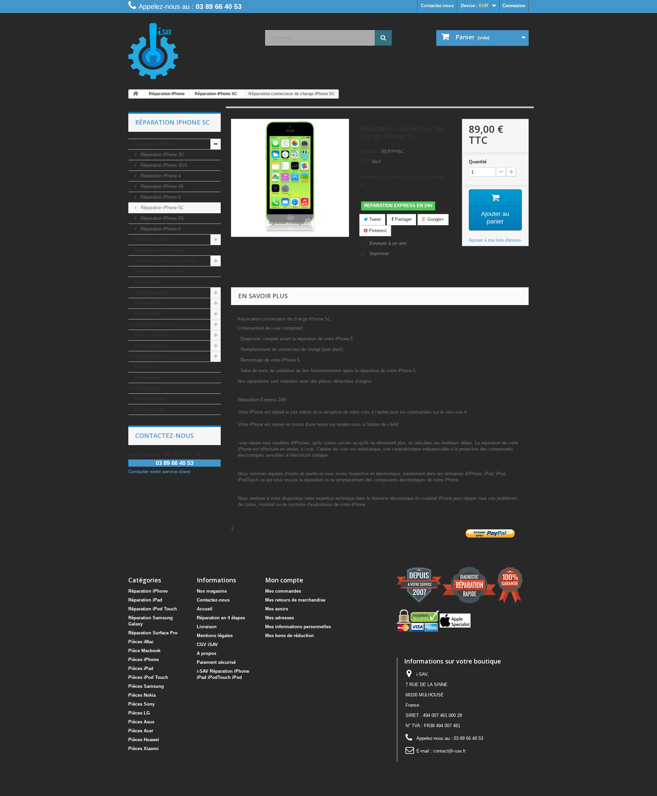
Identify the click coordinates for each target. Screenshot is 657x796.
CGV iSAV (207, 644)
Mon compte (284, 580)
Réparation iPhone (154, 144)
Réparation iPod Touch (159, 250)
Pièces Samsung (152, 335)
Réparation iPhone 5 (160, 197)
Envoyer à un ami (388, 243)
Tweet (374, 219)
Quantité (478, 161)
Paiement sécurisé (216, 662)
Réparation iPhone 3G (161, 154)
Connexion (513, 5)
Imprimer (379, 253)
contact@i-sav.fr (449, 751)
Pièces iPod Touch (155, 324)
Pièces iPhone (150, 303)
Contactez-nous (437, 5)
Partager (403, 219)
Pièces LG (145, 366)
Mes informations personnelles (298, 626)
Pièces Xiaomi (150, 409)
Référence (369, 151)
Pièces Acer (147, 388)
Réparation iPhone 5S (161, 218)
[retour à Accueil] (135, 94)
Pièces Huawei (150, 398)
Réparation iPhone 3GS (163, 165)
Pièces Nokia (148, 345)
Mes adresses (279, 617)
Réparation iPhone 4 (160, 175)
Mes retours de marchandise (295, 600)
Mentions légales (215, 635)
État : (364, 161)
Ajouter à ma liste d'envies (495, 240)
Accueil (204, 608)
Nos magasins (212, 591)
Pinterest (377, 230)
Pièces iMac (147, 282)
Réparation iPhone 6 (160, 228)
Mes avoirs (276, 608)
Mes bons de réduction (289, 635)
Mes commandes (283, 591)
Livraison (207, 626)
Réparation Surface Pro (159, 271)
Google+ (435, 219)
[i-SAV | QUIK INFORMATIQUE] (191, 48)
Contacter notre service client (159, 471)
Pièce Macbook (151, 292)
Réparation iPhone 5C (161, 207)
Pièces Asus (148, 377)
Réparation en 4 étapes (221, 617)
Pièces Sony (148, 356)
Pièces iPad (147, 313)
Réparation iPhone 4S (161, 186)
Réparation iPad (152, 239)
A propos (206, 653)
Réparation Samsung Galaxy (165, 260)
